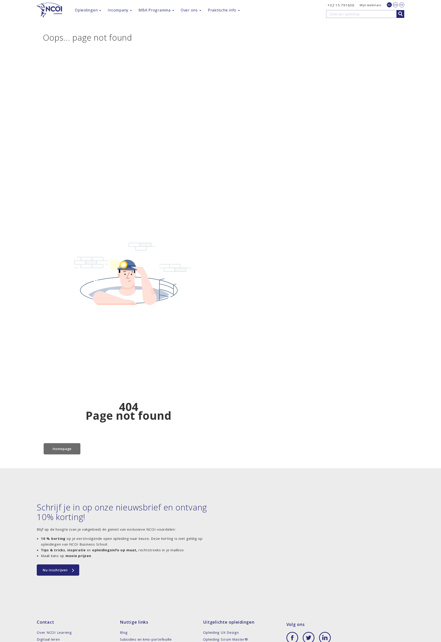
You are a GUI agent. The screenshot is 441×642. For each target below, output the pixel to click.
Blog (124, 632)
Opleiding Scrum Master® (225, 639)
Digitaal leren (48, 639)
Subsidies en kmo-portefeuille (146, 639)
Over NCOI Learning (54, 632)
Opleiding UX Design (221, 632)
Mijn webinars (371, 5)
